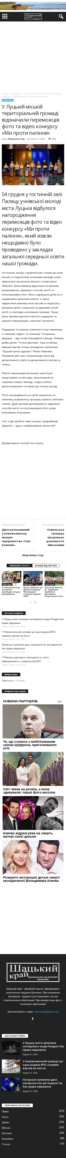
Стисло (6, 1144)
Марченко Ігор (16, 138)
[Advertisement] (33, 56)
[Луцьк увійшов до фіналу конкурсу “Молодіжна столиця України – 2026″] (33, 578)
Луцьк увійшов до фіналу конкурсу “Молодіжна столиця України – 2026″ (32, 591)
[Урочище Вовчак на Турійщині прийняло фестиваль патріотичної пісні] (54, 578)
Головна (5, 93)
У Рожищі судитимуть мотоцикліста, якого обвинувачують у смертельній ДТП (25, 659)
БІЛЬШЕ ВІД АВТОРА (46, 565)
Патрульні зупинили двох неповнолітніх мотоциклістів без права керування (32, 646)
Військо (6, 1128)
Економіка (7, 1138)
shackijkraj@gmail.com (46, 1011)
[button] (60, 17)
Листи (5, 1117)
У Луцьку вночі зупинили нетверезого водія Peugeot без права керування (33, 621)
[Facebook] (33, 1019)
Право (5, 1111)
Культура (7, 100)
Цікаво (5, 1122)
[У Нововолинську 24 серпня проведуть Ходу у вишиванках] (11, 578)
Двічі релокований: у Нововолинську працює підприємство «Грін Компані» (16, 537)
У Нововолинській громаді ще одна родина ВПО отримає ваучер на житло (28, 634)
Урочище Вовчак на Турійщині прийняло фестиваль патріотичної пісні (54, 591)
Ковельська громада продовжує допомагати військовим (55, 537)
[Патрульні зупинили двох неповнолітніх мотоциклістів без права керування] (11, 1085)
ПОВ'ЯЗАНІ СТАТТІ (20, 565)
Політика (7, 1133)
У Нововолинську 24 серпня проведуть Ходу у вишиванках (11, 590)
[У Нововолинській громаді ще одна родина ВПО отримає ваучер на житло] (11, 1066)
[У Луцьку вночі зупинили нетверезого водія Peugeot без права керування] (11, 1048)
